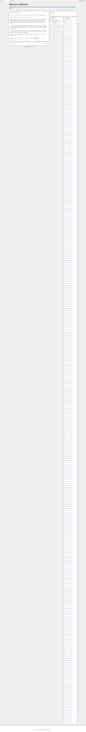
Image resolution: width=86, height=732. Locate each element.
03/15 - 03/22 (67, 214)
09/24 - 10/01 (67, 460)
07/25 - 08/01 (67, 79)
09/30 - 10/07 (67, 358)
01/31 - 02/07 (67, 125)
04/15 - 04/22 (67, 404)
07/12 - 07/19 (67, 181)
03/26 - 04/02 (67, 510)
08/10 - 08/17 (67, 273)
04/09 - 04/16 (67, 506)
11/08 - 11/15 (67, 148)
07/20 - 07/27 (67, 25)
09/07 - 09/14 (67, 266)
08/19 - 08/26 (67, 370)
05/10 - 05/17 (67, 198)
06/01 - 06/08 (67, 293)
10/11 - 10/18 (67, 156)
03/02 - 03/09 (67, 318)
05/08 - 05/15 (67, 598)
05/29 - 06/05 (67, 593)
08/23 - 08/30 (67, 170)
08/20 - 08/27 (67, 470)
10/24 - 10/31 (67, 652)
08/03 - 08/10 (67, 275)
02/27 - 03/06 (67, 618)
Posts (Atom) (31, 46)
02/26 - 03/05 (67, 518)
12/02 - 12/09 (67, 343)
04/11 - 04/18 (67, 108)
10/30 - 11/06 (67, 550)
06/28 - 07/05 (67, 185)
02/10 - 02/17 (67, 323)
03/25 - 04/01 (67, 410)
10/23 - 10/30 (67, 552)
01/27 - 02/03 (67, 327)
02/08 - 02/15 (67, 223)
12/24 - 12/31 (67, 435)
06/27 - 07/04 (67, 87)
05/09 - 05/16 (67, 100)
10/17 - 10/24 (67, 56)
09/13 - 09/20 (67, 164)
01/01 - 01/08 (67, 533)
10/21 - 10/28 (67, 352)
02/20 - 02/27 (67, 35)
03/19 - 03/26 (67, 512)
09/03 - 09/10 (67, 466)
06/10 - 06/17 (67, 389)
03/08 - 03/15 (67, 216)
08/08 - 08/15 (67, 75)
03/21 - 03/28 (67, 114)
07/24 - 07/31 (67, 577)
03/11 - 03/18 (67, 414)
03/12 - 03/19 (67, 514)
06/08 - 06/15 (67, 291)
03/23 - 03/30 (67, 312)
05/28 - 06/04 (67, 493)
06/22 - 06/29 (67, 287)
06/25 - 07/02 (67, 485)
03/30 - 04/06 (67, 310)
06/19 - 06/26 (67, 587)
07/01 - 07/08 (67, 383)
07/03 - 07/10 (67, 583)
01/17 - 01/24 (67, 129)
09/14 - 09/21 (67, 264)
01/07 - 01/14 (67, 431)
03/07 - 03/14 (67, 116)
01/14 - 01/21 (67, 429)
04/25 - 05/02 (67, 104)
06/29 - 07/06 (67, 285)
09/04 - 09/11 (67, 566)
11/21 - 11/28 (67, 645)
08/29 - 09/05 (67, 668)
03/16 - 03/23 (67, 314)
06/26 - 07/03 (67, 585)
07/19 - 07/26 (67, 179)
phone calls (15, 39)
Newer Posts (12, 43)
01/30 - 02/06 (67, 625)
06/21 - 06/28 (67, 187)
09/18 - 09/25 (67, 562)
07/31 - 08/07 (67, 575)
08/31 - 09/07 (67, 268)
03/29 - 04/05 (67, 210)
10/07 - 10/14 (67, 356)
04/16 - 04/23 (67, 504)
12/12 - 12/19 (67, 639)
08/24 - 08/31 (67, 270)
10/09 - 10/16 (67, 556)
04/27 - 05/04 (67, 302)
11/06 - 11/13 (67, 548)
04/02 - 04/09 (67, 508)
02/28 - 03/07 (67, 118)
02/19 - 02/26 (67, 520)
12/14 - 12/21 (67, 239)
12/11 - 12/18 (67, 539)
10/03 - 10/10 (67, 60)
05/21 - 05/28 (67, 495)
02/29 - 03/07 (67, 718)
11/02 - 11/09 (67, 250)
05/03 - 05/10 (67, 200)
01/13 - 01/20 (67, 331)
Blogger (49, 729)
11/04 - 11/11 (67, 348)
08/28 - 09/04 (67, 568)
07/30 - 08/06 (67, 475)
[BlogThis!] (34, 38)
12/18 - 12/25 (67, 537)
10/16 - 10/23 (67, 554)
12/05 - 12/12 (67, 641)
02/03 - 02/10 (67, 325)
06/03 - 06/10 (67, 391)
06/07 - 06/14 (67, 191)
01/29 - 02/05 (67, 525)
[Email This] (33, 38)
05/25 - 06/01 (67, 295)
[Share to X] (35, 38)
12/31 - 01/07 (67, 433)
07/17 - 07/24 (67, 579)
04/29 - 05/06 (67, 400)
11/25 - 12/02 (67, 345)
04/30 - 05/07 (67, 500)
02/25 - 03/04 (67, 418)
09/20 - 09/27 (67, 162)
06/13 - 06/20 (67, 91)
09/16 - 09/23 (67, 362)
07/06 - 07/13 (67, 283)
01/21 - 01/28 (67, 427)
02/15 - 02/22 (67, 221)
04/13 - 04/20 (67, 27)
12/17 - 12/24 (67, 437)
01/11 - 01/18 (67, 231)
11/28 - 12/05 (67, 48)
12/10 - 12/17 (67, 439)
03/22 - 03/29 (67, 212)
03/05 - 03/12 (67, 516)
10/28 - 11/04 (67, 350)
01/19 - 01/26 (67, 29)
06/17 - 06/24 (67, 387)
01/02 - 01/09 (67, 633)
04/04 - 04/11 (67, 110)
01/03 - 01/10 (67, 133)
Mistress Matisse (18, 4)
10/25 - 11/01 (67, 152)
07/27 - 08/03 (67, 277)
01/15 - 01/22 (67, 529)
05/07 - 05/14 (67, 498)
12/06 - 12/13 (67, 141)
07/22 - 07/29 (67, 377)
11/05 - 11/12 (67, 448)
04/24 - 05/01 (67, 20)
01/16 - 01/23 (67, 629)
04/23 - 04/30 (67, 502)
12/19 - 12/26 (67, 637)
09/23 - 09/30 (67, 360)
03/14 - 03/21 (67, 714)
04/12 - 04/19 (67, 206)
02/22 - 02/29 (67, 720)
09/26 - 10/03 (67, 62)
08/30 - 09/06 (67, 168)
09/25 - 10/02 (67, 560)
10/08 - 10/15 (67, 456)
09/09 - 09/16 (67, 364)
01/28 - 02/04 (67, 425)
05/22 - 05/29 (67, 595)
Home (29, 43)
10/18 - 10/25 (67, 154)
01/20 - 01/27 (67, 329)
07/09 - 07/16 (67, 481)
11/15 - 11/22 (67, 146)
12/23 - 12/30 (67, 337)
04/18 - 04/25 (67, 106)
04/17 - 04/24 (67, 604)
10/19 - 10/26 (67, 254)
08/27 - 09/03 (67, 468)
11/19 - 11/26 (67, 445)
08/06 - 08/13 (67, 473)
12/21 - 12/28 (67, 237)
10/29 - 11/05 (67, 450)
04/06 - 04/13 (67, 308)
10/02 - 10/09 (67, 558)
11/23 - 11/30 (67, 245)
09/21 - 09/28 (67, 262)
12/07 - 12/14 (67, 241)
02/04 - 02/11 (67, 423)
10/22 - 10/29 (67, 452)
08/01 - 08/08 (67, 77)
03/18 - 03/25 (67, 412)
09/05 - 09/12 (67, 68)
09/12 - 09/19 (67, 66)
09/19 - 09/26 (67, 64)
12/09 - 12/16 (67, 31)
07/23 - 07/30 (67, 477)
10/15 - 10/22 (67, 454)
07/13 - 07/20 (67, 281)
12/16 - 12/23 (67, 339)
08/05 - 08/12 (67, 373)
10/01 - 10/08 (67, 458)
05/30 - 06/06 (67, 95)
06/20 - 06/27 (67, 89)
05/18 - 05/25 (67, 296)
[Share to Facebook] (36, 38)
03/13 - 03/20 (67, 614)
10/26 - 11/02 (67, 252)
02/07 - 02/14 (67, 123)
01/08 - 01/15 (67, 531)
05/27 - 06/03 (67, 393)
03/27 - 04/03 (67, 33)
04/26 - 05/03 (67, 23)
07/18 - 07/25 (67, 81)
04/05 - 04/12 (67, 208)
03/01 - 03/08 (67, 218)
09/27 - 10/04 (67, 160)
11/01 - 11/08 (67, 150)
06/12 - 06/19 (67, 589)
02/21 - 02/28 (67, 120)
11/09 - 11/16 (67, 248)
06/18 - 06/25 (67, 487)
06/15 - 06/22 (67, 289)
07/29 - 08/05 (67, 375)
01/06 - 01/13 (67, 333)
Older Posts (45, 43)
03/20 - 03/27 (67, 612)
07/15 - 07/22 (67, 379)
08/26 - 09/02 (67, 368)
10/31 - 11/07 (67, 54)
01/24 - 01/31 (67, 127)
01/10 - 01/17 (67, 131)
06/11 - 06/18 (67, 489)
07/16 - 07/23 (67, 479)
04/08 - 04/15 (67, 406)
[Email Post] (31, 38)
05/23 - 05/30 (67, 96)
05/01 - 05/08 (67, 600)
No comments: (27, 38)
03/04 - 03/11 (67, 416)
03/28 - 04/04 (67, 112)
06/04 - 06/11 (67, 491)
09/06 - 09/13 (67, 166)
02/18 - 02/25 (67, 420)
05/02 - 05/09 (67, 102)
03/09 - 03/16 (67, 316)
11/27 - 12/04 (67, 543)
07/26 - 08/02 (67, 177)
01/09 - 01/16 (67, 43)
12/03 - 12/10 (67, 441)
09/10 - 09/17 (67, 464)
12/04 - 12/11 (67, 541)
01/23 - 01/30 (67, 41)
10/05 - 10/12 (67, 258)
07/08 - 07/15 (67, 381)
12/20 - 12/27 (67, 137)
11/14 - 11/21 (67, 50)
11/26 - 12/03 (67, 443)
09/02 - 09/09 (67, 366)
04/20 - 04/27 (67, 304)
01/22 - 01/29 (67, 527)
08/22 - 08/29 (67, 71)
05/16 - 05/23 (67, 98)
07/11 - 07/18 (67, 83)
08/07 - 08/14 (67, 573)
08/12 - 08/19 (67, 371)
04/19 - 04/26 (67, 204)
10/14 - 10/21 (67, 354)
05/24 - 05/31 (67, 195)
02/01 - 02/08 (67, 225)
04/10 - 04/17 (67, 606)
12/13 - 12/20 (67, 139)
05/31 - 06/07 (67, 193)
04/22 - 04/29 (67, 402)
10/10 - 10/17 (67, 58)
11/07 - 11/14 (67, 52)
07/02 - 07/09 (67, 483)
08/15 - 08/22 (67, 73)
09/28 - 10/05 (67, 260)
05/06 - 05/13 (67, 398)
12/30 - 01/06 (67, 335)
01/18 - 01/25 (67, 229)
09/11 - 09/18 (67, 564)
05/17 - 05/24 (67, 21)
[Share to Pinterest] (37, 38)
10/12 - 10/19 (67, 256)
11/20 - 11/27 (67, 545)
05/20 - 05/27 (67, 395)
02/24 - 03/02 (67, 320)
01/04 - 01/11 (67, 233)
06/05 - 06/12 (67, 591)
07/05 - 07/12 (67, 183)
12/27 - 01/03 (67, 135)
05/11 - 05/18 (67, 298)
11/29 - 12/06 (67, 143)
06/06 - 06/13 (67, 93)
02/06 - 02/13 (67, 39)
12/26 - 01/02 (67, 45)
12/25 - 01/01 (67, 535)
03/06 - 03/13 (67, 616)
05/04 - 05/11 (67, 300)
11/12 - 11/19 (67, 446)
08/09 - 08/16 (67, 173)
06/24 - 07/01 (67, 385)
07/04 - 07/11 (67, 85)
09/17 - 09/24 (67, 462)
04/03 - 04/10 (67, 608)
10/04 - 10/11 (67, 158)
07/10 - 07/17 (67, 581)
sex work (18, 39)
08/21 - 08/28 (67, 570)
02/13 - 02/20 (67, 37)
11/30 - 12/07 (67, 243)
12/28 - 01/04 (67, 235)
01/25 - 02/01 (67, 227)
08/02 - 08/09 (67, 175)
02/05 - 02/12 (67, 523)
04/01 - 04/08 (67, 408)
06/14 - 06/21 (67, 189)
